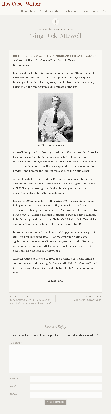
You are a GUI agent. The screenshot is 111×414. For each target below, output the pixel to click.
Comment (15, 342)
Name (13, 378)
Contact (96, 11)
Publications (71, 11)
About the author (50, 11)
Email (13, 386)
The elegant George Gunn (88, 298)
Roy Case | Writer (21, 3)
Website (13, 394)
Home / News (28, 11)
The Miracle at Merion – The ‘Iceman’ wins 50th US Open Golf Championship (30, 300)
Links (85, 11)
